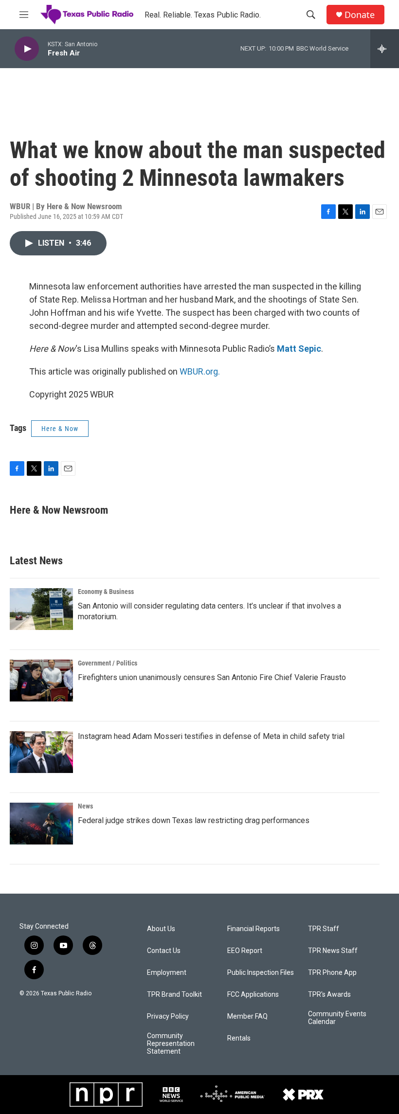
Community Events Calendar (337, 1017)
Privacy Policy (168, 1016)
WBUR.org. (200, 371)
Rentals (239, 1038)
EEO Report (244, 950)
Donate (360, 15)
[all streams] (384, 48)
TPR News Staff (333, 950)
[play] (27, 48)
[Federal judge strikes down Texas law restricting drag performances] (41, 823)
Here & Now (59, 428)
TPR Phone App (332, 972)
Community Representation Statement (171, 1043)
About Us (161, 929)
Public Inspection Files (260, 972)
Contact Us (164, 950)
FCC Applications (253, 994)
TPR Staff (323, 929)
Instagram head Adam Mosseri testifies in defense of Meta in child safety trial (211, 736)
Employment (166, 972)
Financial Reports (253, 929)
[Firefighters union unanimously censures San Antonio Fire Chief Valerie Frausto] (41, 680)
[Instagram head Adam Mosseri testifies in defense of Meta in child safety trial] (41, 752)
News (85, 806)
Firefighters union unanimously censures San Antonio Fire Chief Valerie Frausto (212, 677)
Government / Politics (107, 663)
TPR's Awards (329, 994)
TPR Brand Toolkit (174, 994)
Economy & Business (106, 591)
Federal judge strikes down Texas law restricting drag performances (193, 820)
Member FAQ (247, 1016)
